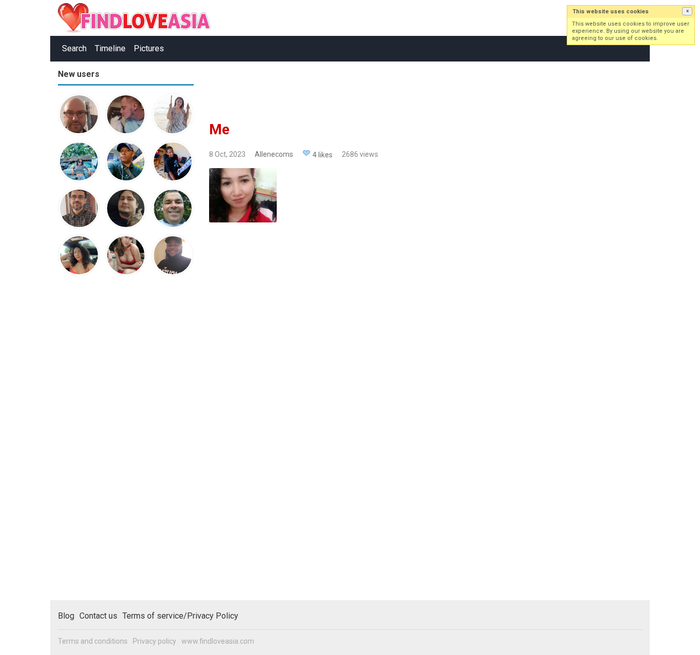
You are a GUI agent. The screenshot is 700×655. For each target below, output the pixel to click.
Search (74, 48)
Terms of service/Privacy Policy (180, 616)
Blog (66, 616)
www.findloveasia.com (217, 641)
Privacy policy (154, 641)
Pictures (149, 48)
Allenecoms (274, 154)
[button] (687, 11)
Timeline (110, 48)
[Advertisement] (99, 443)
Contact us (98, 616)
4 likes (323, 155)
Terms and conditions (93, 641)
